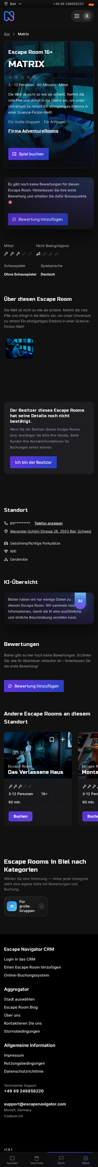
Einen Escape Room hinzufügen (32, 967)
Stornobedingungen (22, 1031)
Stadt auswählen (19, 999)
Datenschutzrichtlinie (23, 1071)
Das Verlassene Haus (35, 772)
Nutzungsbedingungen (24, 1063)
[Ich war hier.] (63, 740)
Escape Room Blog (21, 1007)
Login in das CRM (19, 959)
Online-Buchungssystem (26, 975)
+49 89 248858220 (68, 4)
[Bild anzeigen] (19, 349)
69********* (20, 523)
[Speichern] (52, 740)
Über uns (12, 1015)
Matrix (23, 34)
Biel (7, 34)
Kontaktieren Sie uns (23, 1023)
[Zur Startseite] (9, 16)
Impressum (14, 1055)
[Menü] (82, 16)
